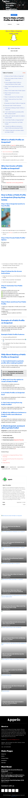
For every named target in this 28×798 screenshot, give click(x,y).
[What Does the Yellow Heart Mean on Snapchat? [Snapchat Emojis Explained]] (14, 586)
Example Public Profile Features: (13, 105)
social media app (14, 468)
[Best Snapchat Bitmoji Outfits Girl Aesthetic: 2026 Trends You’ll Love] (14, 618)
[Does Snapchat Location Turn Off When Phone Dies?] (14, 666)
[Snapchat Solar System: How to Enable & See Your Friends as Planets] (14, 698)
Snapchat (14, 14)
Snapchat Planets (18, 440)
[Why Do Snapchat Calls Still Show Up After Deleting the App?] (14, 650)
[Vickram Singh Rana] (9, 48)
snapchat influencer (21, 466)
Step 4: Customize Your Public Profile (14, 97)
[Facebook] (2, 790)
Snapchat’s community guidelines (14, 182)
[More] (22, 24)
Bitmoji (10, 232)
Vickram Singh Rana (15, 48)
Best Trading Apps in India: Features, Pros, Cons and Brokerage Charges (13, 775)
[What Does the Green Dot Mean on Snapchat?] (14, 523)
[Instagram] (6, 790)
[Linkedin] (9, 790)
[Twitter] (16, 790)
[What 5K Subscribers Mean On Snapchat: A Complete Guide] (14, 571)
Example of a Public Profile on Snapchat (15, 103)
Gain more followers (8, 151)
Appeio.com (14, 796)
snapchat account (13, 466)
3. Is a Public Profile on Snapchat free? (14, 120)
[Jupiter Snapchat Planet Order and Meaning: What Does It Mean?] (14, 634)
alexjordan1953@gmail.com (13, 739)
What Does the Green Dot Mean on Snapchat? (11, 770)
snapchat (6, 466)
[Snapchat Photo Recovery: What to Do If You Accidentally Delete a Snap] (14, 602)
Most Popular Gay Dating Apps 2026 (12, 780)
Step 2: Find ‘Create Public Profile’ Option (15, 90)
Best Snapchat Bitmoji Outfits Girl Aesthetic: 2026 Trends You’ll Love (13, 622)
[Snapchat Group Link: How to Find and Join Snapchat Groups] (14, 682)
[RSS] (13, 790)
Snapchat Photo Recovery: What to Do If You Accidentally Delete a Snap (13, 606)
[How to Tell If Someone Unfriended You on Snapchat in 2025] (14, 539)
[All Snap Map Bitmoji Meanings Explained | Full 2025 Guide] (14, 555)
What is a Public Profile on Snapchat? (14, 76)
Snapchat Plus (6, 462)
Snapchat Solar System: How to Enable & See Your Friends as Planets (12, 702)
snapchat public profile (6, 468)
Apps (2, 778)
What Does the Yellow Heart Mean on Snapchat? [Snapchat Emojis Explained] (12, 590)
